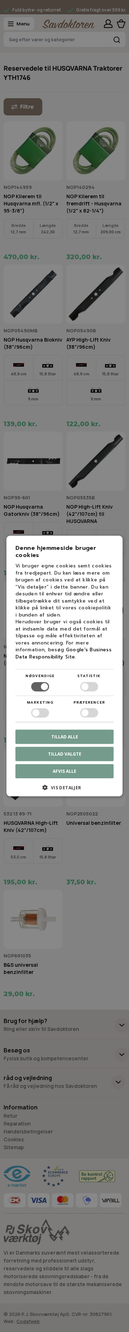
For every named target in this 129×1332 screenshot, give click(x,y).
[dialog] (64, 666)
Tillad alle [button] (64, 736)
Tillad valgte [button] (64, 754)
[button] (64, 790)
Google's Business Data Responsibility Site (63, 653)
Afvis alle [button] (64, 771)
